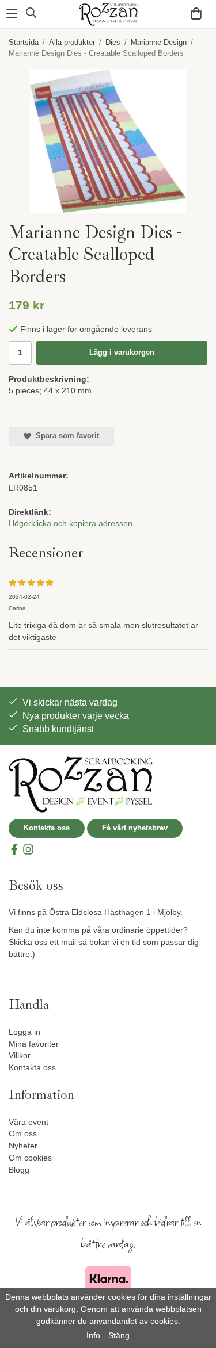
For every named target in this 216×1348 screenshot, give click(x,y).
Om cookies (30, 1157)
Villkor (20, 1055)
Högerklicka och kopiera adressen (70, 523)
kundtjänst (73, 729)
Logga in (24, 1031)
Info (93, 1335)
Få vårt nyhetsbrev (135, 828)
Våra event (28, 1122)
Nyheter (23, 1145)
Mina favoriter (34, 1043)
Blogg (19, 1169)
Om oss (23, 1133)
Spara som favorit (65, 435)
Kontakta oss (47, 828)
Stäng (119, 1335)
